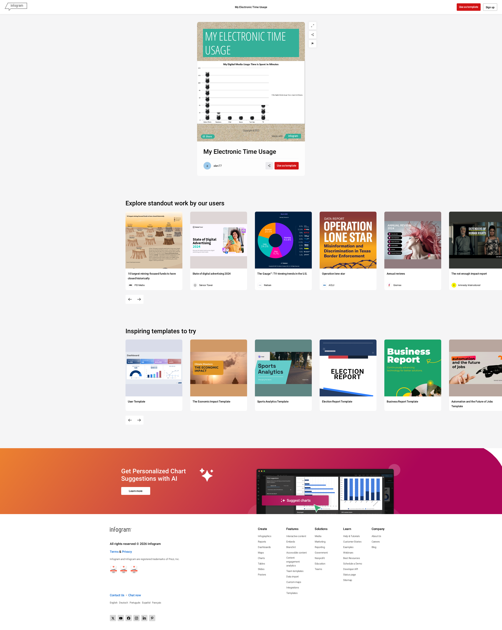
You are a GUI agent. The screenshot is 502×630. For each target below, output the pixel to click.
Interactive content (296, 536)
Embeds (290, 541)
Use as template (468, 6)
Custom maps (293, 582)
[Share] (312, 34)
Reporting (320, 547)
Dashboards (264, 547)
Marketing (320, 541)
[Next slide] (139, 299)
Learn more (136, 491)
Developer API (350, 569)
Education (320, 563)
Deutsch (123, 602)
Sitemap (347, 580)
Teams (318, 569)
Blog (374, 547)
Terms (114, 552)
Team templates (295, 571)
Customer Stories (352, 541)
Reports (262, 541)
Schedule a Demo (352, 563)
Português (135, 602)
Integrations (292, 587)
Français (156, 602)
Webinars (348, 552)
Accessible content (296, 552)
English (113, 602)
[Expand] (312, 25)
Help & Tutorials (351, 536)
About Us (376, 536)
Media (318, 536)
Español (146, 602)
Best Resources (351, 558)
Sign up (490, 7)
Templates (291, 593)
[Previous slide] (130, 299)
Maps (261, 552)
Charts (261, 558)
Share (209, 136)
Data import (292, 576)
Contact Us (117, 595)
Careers (376, 541)
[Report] (312, 43)
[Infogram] (16, 7)
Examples (348, 547)
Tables (261, 563)
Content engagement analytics (293, 561)
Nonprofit (320, 558)
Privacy (127, 552)
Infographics (264, 536)
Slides (261, 569)
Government (321, 552)
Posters (262, 574)
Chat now (134, 595)
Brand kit (291, 547)
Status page (349, 574)
